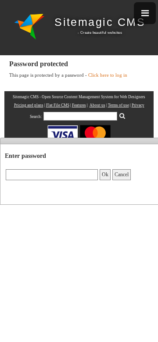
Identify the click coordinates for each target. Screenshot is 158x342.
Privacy (138, 105)
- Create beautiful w (94, 32)
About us (97, 105)
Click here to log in (107, 75)
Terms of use (118, 105)
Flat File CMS (57, 105)
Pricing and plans (28, 105)
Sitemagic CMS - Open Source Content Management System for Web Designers (79, 97)
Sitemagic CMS (99, 22)
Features (79, 105)
